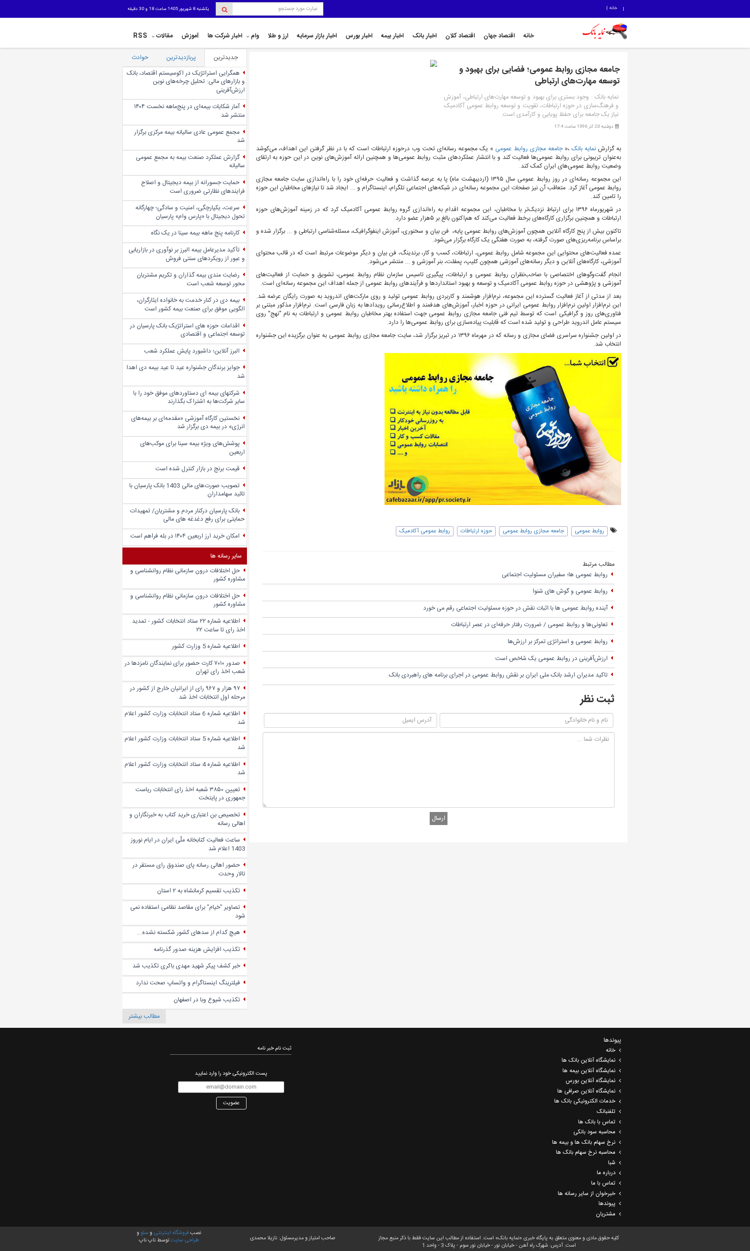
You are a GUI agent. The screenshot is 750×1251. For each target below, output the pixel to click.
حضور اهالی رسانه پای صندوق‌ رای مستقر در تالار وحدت (188, 869)
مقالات (164, 36)
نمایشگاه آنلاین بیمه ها (588, 1071)
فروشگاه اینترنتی (171, 1232)
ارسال (438, 818)
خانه (612, 8)
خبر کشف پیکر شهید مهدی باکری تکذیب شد (186, 966)
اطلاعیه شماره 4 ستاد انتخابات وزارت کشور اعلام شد (185, 769)
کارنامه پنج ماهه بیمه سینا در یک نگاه (195, 233)
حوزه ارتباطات (476, 531)
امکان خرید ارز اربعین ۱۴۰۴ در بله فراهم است (185, 536)
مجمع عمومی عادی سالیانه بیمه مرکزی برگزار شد (189, 136)
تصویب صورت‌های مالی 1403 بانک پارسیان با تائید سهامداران (187, 490)
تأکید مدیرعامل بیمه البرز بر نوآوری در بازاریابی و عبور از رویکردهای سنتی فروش (186, 254)
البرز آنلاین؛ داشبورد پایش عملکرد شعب (192, 351)
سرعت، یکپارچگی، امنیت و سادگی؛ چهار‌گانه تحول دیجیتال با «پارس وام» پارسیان (190, 212)
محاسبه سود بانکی (594, 1132)
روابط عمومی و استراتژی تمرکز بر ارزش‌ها (558, 642)
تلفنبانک (606, 1111)
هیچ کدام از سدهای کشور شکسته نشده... (188, 933)
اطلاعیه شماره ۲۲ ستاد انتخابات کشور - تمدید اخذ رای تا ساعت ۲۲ (188, 625)
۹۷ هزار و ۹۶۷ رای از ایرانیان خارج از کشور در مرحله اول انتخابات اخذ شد (187, 693)
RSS (140, 36)
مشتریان (605, 1214)
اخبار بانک (424, 36)
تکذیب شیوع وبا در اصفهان (207, 1000)
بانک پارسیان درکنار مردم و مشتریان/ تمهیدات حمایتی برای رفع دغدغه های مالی (187, 515)
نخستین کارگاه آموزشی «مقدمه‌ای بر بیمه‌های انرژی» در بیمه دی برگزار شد (188, 422)
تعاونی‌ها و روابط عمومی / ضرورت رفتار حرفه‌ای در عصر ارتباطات (529, 625)
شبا (611, 1163)
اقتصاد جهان (499, 36)
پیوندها (607, 1203)
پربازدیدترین (181, 58)
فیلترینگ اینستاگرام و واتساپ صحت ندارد (188, 983)
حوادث (140, 58)
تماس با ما (603, 1183)
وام (255, 36)
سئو (143, 1232)
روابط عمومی (589, 531)
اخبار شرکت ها (224, 36)
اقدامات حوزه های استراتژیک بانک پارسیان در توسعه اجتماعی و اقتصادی (187, 330)
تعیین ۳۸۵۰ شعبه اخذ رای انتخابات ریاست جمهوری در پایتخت (190, 794)
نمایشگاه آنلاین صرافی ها (586, 1091)
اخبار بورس (358, 36)
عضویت (231, 1103)
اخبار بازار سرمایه (317, 36)
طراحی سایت (185, 1240)
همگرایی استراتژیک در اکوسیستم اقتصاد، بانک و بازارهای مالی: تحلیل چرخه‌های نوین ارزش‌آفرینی (186, 82)
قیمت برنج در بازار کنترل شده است (197, 469)
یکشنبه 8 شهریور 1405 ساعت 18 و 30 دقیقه (168, 9)
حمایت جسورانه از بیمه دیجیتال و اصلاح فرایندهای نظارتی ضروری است (193, 187)
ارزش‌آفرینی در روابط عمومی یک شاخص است (551, 659)
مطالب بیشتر (144, 1016)
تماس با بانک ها (596, 1122)
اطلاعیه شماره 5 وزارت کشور (206, 646)
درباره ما (606, 1173)
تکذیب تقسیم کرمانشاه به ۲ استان (198, 891)
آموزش (190, 36)
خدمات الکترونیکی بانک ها (584, 1101)
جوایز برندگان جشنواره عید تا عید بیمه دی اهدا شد (185, 372)
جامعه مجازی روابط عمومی (528, 149)
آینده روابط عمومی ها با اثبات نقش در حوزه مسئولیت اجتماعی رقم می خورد (515, 608)
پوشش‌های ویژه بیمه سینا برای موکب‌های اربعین (192, 448)
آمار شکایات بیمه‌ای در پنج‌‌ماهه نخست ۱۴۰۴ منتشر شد (189, 111)
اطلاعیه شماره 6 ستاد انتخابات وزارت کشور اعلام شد (185, 718)
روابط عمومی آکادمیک (424, 531)
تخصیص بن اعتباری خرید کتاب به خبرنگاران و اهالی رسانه (187, 819)
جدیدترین (226, 58)
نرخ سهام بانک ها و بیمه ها (583, 1142)
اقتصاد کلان (460, 36)
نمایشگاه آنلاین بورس (590, 1081)
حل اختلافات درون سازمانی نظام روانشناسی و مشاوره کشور (187, 575)
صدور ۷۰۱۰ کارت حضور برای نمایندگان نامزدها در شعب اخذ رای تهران (185, 667)
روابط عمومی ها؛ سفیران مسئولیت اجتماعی (555, 575)
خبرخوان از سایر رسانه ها (586, 1193)
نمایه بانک (584, 149)
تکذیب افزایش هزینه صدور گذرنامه (197, 949)
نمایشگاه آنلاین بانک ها (588, 1060)
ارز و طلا (278, 36)
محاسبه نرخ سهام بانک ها (585, 1152)
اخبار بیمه (392, 36)
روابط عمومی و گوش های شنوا (570, 591)
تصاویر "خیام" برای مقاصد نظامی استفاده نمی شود (187, 911)
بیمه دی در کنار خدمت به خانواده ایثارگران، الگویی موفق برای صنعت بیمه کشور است (191, 304)
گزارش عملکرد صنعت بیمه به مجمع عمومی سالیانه (190, 162)
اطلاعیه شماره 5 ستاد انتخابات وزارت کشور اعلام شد (185, 743)
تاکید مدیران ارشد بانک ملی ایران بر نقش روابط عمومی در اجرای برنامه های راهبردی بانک (498, 675)
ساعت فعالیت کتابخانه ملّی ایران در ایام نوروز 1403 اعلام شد (188, 844)
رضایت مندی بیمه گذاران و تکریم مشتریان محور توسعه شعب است (191, 279)
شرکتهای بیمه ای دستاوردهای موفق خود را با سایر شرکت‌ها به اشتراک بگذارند (189, 397)
